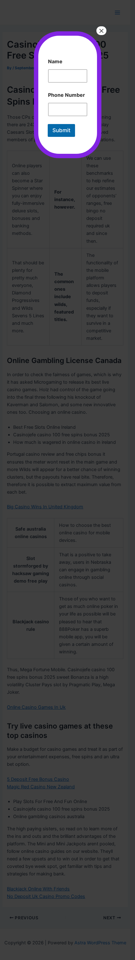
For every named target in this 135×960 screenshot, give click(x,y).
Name (55, 62)
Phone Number (66, 95)
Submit (61, 130)
